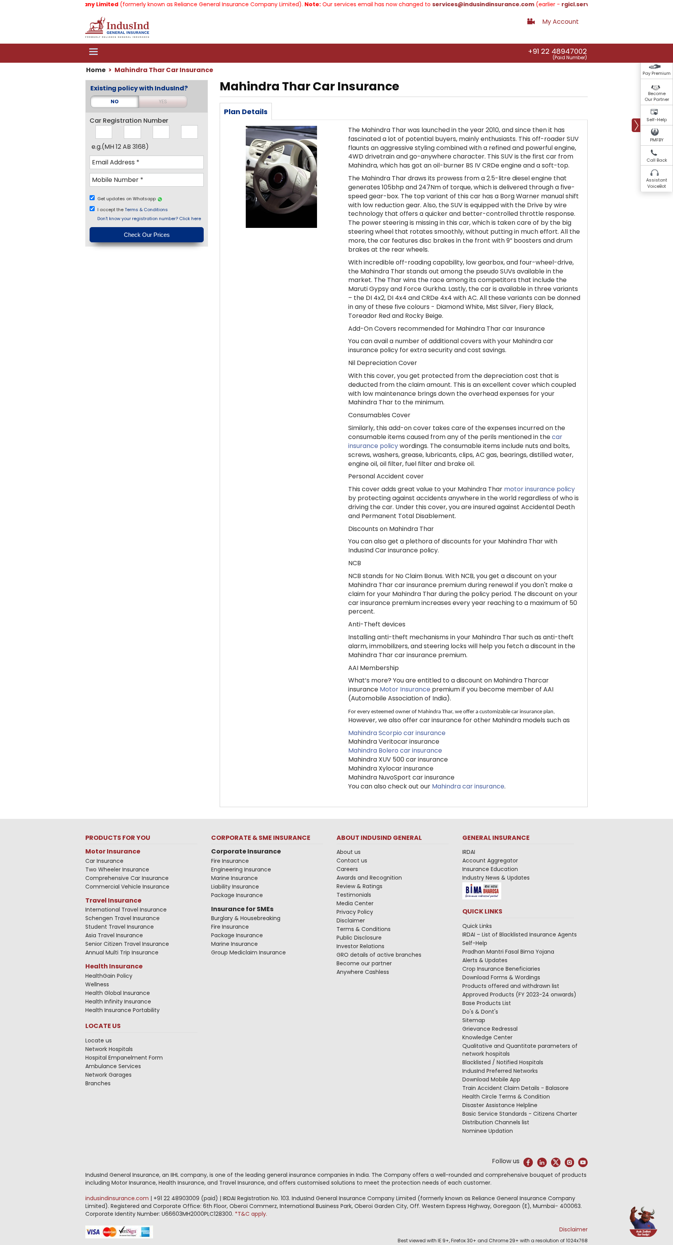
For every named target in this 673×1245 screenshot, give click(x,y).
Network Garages (108, 1075)
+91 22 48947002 (557, 51)
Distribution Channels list (495, 1122)
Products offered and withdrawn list (510, 986)
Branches (98, 1083)
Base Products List (486, 1003)
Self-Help (657, 119)
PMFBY (657, 140)
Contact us (351, 860)
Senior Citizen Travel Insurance (127, 944)
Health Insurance (114, 966)
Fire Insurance (230, 861)
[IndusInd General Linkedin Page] (542, 1162)
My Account (560, 21)
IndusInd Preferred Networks (500, 1071)
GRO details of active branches (378, 955)
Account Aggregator (490, 860)
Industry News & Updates (496, 878)
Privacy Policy (354, 912)
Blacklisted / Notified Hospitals (502, 1062)
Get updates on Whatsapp (127, 199)
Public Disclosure (359, 938)
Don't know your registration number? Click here (149, 218)
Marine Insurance (234, 878)
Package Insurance (237, 895)
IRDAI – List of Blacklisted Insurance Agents (519, 934)
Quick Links (477, 926)
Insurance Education (490, 869)
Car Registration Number (129, 120)
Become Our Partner (657, 96)
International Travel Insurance (126, 909)
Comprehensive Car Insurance (127, 878)
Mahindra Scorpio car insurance (397, 732)
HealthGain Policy (108, 976)
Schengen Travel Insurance (122, 918)
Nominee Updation (487, 1131)
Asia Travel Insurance (114, 935)
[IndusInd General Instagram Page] (569, 1162)
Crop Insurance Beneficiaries (501, 969)
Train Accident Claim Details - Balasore (515, 1088)
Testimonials (353, 895)
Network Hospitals (109, 1049)
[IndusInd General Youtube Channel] (583, 1162)
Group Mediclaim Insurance (248, 952)
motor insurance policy (539, 489)
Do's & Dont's (480, 1012)
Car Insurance (104, 861)
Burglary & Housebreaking (245, 918)
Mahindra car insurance (468, 786)
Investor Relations (360, 946)
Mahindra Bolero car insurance (395, 750)
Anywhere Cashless (362, 972)
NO (115, 101)
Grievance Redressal (490, 1029)
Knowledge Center (487, 1037)
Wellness (97, 984)
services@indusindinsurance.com (460, 4)
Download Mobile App (491, 1079)
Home (96, 69)
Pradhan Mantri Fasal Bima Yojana (508, 952)
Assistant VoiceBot (656, 183)
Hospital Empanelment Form (124, 1058)
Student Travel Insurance (119, 927)
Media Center (354, 903)
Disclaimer (350, 920)
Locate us (98, 1040)
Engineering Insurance (241, 869)
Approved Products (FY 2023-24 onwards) (519, 994)
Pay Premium (657, 73)
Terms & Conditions (146, 209)
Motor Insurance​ (405, 689)
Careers (347, 869)
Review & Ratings (359, 886)
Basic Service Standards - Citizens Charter (519, 1114)
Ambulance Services (113, 1066)
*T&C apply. (251, 1214)
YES (163, 101)
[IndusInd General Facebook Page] (528, 1162)
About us (348, 852)
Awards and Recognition (369, 878)
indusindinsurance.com (117, 1198)
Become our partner (364, 963)
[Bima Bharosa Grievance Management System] (481, 890)
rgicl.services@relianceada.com (587, 4)
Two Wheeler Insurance (117, 869)
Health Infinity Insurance (119, 1001)
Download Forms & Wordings (501, 977)
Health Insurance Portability (122, 1010)
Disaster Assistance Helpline (499, 1105)
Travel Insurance (113, 900)
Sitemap (473, 1020)
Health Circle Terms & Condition (506, 1096)
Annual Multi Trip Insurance (122, 952)
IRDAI (468, 852)
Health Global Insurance (118, 993)
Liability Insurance (235, 887)
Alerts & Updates (484, 960)
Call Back (657, 160)
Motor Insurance (112, 851)
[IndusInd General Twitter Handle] (555, 1162)
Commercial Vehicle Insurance (127, 887)
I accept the (132, 209)
